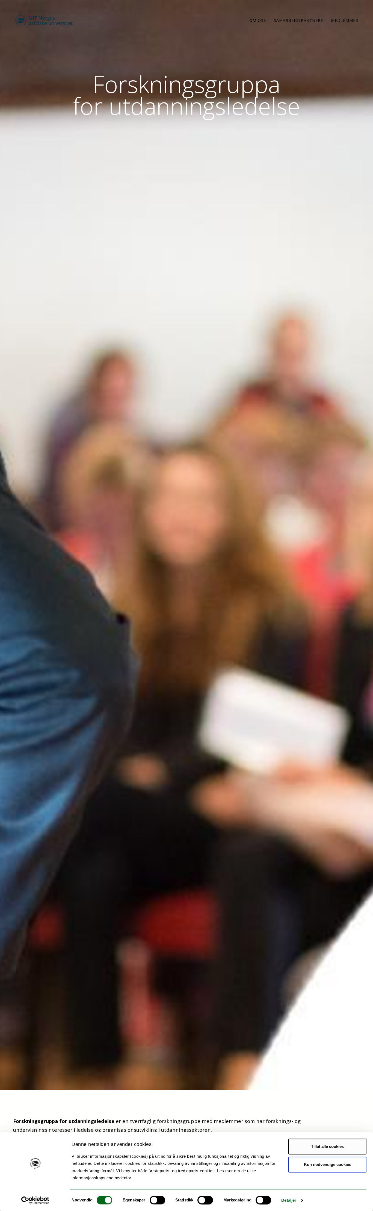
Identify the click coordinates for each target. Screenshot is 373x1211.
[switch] (157, 1200)
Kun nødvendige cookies (327, 1164)
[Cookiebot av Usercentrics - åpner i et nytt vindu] (35, 1200)
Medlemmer (344, 20)
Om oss (257, 20)
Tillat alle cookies (327, 1146)
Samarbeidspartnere (298, 20)
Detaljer (288, 1200)
